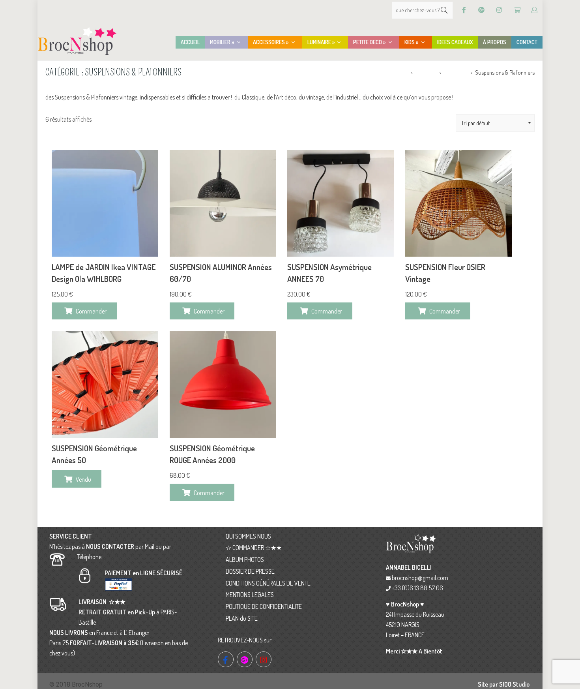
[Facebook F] (464, 10)
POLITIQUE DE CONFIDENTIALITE (264, 606)
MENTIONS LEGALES (250, 595)
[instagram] (263, 659)
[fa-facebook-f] (226, 659)
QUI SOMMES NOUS (248, 536)
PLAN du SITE (242, 618)
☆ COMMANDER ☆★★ (254, 548)
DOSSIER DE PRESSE (250, 571)
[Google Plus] (481, 10)
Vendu (83, 479)
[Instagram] (499, 10)
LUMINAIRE (456, 72)
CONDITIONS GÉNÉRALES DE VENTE (268, 583)
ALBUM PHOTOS (245, 559)
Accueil (400, 72)
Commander (91, 311)
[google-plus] (245, 659)
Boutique (425, 72)
